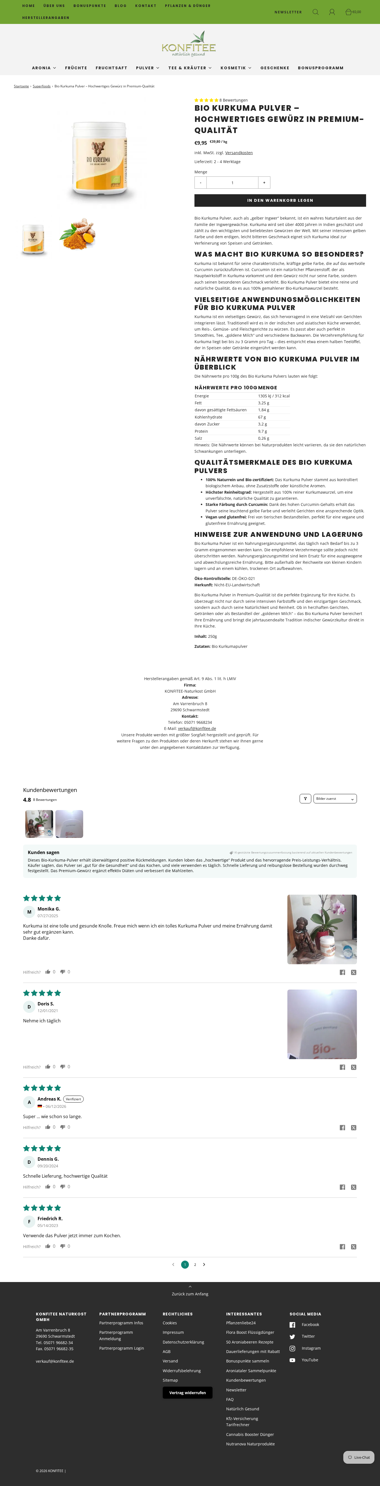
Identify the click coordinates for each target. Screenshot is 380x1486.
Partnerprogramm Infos (121, 1322)
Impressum (173, 1332)
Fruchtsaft (112, 68)
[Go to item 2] (69, 824)
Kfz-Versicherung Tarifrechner (242, 1421)
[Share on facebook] (342, 972)
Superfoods (42, 86)
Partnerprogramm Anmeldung (116, 1335)
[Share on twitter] (353, 972)
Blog (121, 6)
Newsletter (236, 1389)
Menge (200, 171)
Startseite (21, 86)
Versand (170, 1361)
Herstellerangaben (46, 18)
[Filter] (305, 798)
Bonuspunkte (89, 6)
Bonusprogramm (321, 68)
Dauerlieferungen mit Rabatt (253, 1351)
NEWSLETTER (288, 12)
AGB (167, 1351)
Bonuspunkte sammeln (247, 1361)
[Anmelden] (335, 12)
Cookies (170, 1322)
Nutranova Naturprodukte (250, 1443)
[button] (33, 237)
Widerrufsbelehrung (182, 1370)
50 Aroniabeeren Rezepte (249, 1342)
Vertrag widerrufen (187, 1392)
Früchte (76, 68)
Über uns (54, 6)
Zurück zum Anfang (190, 1293)
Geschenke (275, 68)
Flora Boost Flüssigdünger (250, 1332)
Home (28, 6)
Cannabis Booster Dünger (250, 1434)
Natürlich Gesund (242, 1408)
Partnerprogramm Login (121, 1348)
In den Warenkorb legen (280, 200)
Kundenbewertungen (246, 1380)
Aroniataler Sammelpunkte (251, 1370)
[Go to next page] (205, 1265)
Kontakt (146, 6)
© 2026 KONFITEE (49, 1470)
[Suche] (319, 12)
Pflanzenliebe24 (241, 1322)
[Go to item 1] (39, 824)
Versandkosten (239, 152)
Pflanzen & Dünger (188, 6)
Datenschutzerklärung (183, 1342)
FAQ (230, 1399)
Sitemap (170, 1380)
